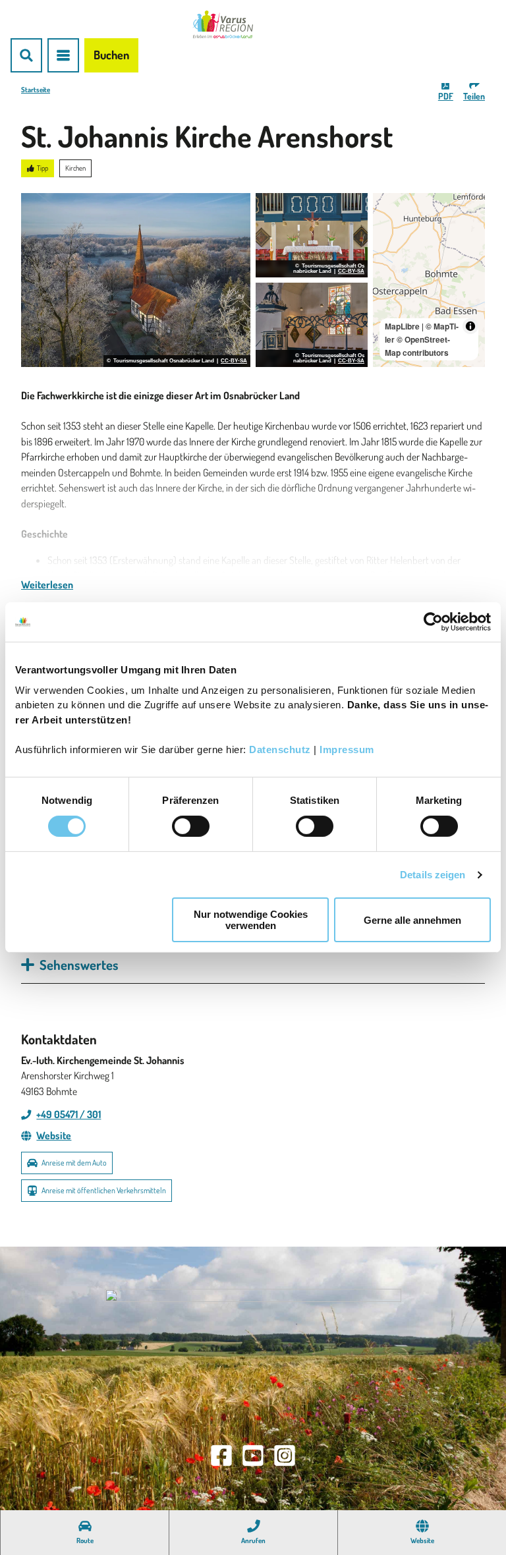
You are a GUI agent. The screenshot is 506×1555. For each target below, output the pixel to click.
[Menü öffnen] (63, 55)
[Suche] (26, 55)
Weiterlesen (47, 584)
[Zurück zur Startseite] (223, 24)
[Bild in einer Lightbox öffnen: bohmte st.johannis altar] (312, 325)
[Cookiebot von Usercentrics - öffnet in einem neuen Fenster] (433, 622)
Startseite (35, 89)
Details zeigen (432, 874)
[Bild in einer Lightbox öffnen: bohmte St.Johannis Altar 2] (312, 235)
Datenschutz (280, 748)
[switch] (191, 826)
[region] (429, 280)
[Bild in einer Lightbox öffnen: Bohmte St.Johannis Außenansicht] (135, 280)
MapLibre (402, 326)
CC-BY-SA (234, 361)
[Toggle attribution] (470, 326)
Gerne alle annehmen (412, 920)
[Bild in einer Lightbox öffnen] (253, 1356)
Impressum (347, 748)
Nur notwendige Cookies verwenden (251, 920)
